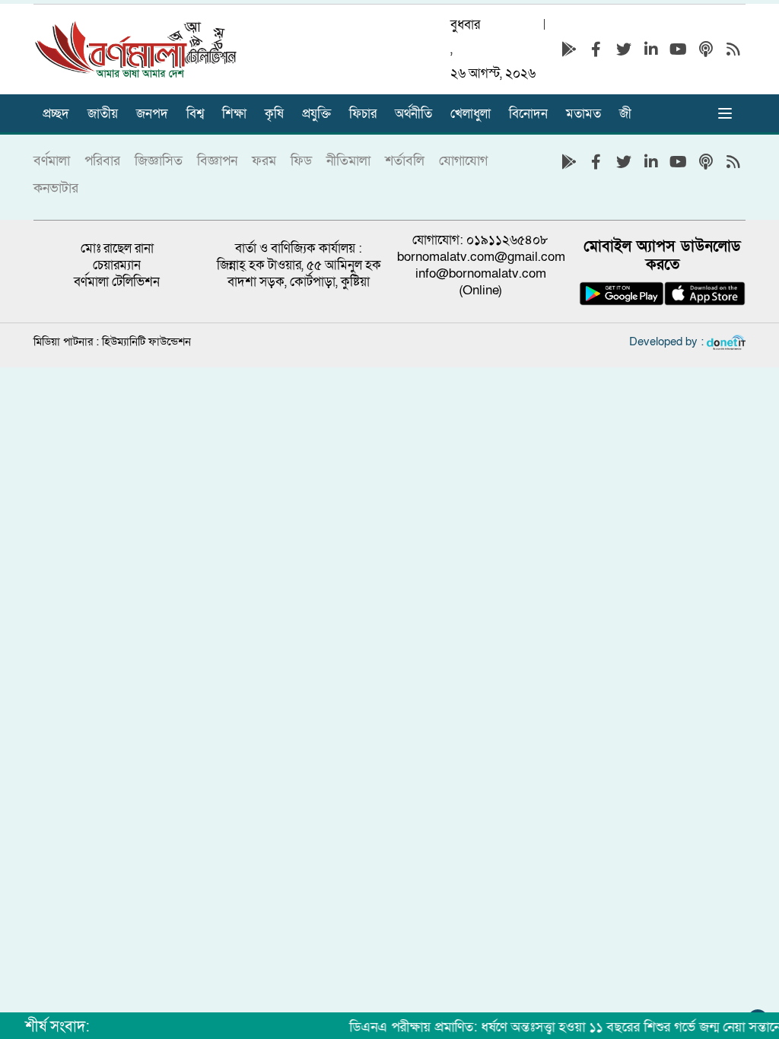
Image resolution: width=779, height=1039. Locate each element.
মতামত (583, 113)
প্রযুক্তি (316, 113)
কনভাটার (55, 188)
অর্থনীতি (413, 113)
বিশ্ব (195, 113)
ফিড (301, 161)
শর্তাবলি (404, 161)
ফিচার (363, 113)
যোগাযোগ (463, 161)
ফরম (264, 161)
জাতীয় (102, 113)
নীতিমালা (348, 161)
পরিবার (102, 161)
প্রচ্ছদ (56, 113)
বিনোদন (528, 113)
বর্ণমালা (51, 161)
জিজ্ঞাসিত (159, 161)
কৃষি (274, 113)
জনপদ (152, 113)
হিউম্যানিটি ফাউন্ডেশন (146, 341)
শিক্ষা (234, 113)
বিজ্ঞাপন (217, 161)
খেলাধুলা (470, 113)
